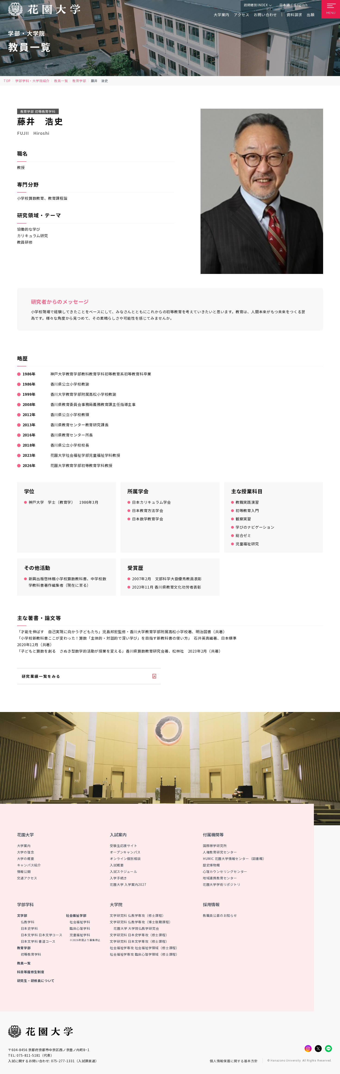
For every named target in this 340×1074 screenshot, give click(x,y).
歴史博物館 (211, 865)
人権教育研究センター (220, 852)
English (301, 5)
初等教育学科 (31, 954)
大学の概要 (25, 858)
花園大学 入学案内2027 (128, 884)
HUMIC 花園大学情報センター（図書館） (234, 858)
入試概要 (117, 865)
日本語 (284, 5)
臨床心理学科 (80, 928)
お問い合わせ (265, 14)
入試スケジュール (123, 871)
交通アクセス (27, 878)
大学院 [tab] (116, 904)
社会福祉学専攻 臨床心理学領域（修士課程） (144, 954)
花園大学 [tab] (25, 835)
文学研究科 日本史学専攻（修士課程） (139, 935)
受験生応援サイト (123, 845)
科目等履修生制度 (30, 972)
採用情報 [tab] (211, 904)
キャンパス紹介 (29, 865)
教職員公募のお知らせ (220, 915)
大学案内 (24, 845)
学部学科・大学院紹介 (32, 80)
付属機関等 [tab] (213, 835)
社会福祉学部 (76, 915)
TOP (7, 80)
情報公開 (24, 871)
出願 (311, 14)
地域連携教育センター (220, 878)
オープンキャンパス (125, 852)
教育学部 (79, 80)
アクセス (241, 14)
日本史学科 (29, 928)
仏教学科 (27, 922)
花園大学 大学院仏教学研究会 (136, 928)
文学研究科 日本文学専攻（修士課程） (139, 941)
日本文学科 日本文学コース (41, 935)
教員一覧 (61, 80)
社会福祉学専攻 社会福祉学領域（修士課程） (144, 947)
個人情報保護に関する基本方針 (234, 1061)
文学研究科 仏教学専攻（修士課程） (138, 915)
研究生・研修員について (36, 980)
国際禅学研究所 (215, 845)
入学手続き (118, 878)
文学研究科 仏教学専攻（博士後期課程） (141, 922)
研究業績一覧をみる (41, 676)
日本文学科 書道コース (38, 941)
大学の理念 (25, 852)
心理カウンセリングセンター (225, 871)
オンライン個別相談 (125, 858)
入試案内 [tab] (118, 835)
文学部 (22, 915)
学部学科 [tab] (25, 904)
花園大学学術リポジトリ (222, 884)
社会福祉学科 (80, 922)
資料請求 (294, 14)
